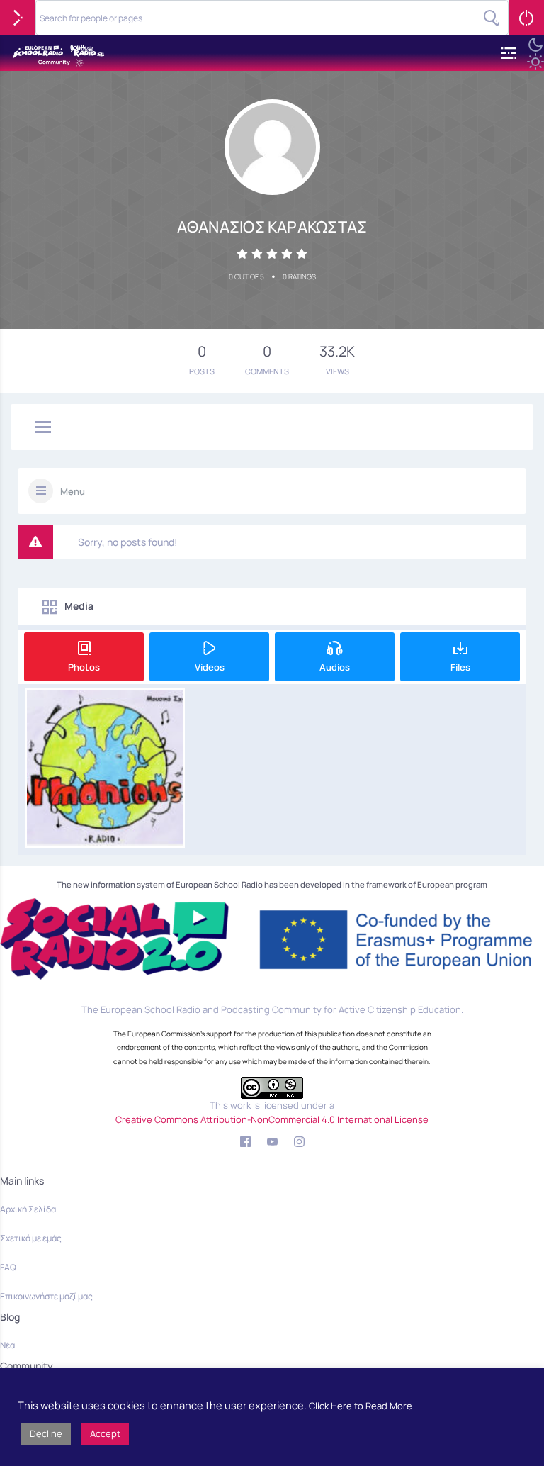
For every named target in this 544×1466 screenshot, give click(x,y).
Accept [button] (105, 1433)
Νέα (7, 1345)
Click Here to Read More (360, 1405)
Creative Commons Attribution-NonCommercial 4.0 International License (272, 1119)
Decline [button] (46, 1433)
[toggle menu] (43, 428)
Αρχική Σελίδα (28, 1209)
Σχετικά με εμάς (31, 1238)
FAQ (8, 1267)
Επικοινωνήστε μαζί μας (46, 1296)
